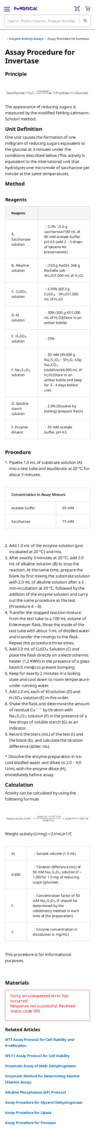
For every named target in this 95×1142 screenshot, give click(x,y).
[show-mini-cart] (87, 8)
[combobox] (47, 20)
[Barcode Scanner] (77, 9)
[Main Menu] (7, 8)
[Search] (85, 21)
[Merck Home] (25, 9)
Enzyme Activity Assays (26, 39)
